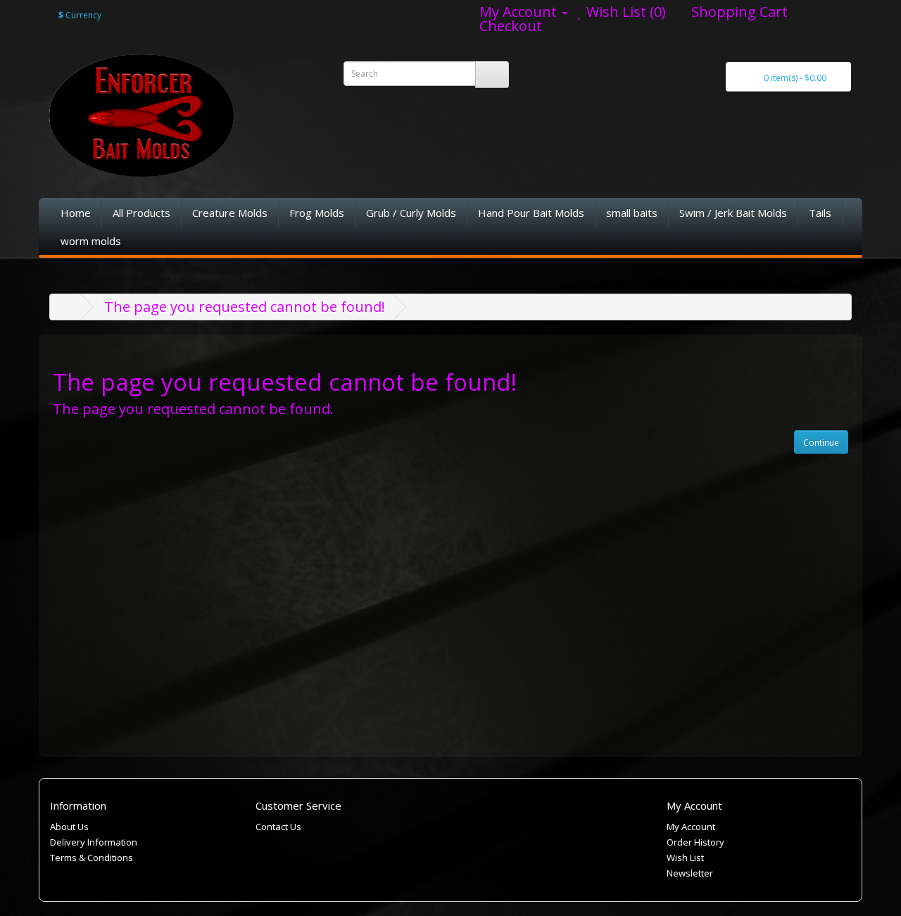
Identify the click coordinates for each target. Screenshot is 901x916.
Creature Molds (229, 213)
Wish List (685, 857)
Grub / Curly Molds (411, 213)
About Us (69, 826)
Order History (695, 842)
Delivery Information (93, 842)
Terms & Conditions (91, 857)
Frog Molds (316, 213)
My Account (691, 826)
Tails (820, 213)
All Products (141, 213)
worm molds (91, 241)
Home (76, 213)
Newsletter (690, 873)
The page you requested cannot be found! (244, 306)
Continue (821, 442)
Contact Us (278, 826)
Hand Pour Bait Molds (531, 213)
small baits (631, 213)
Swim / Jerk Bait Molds (733, 213)
